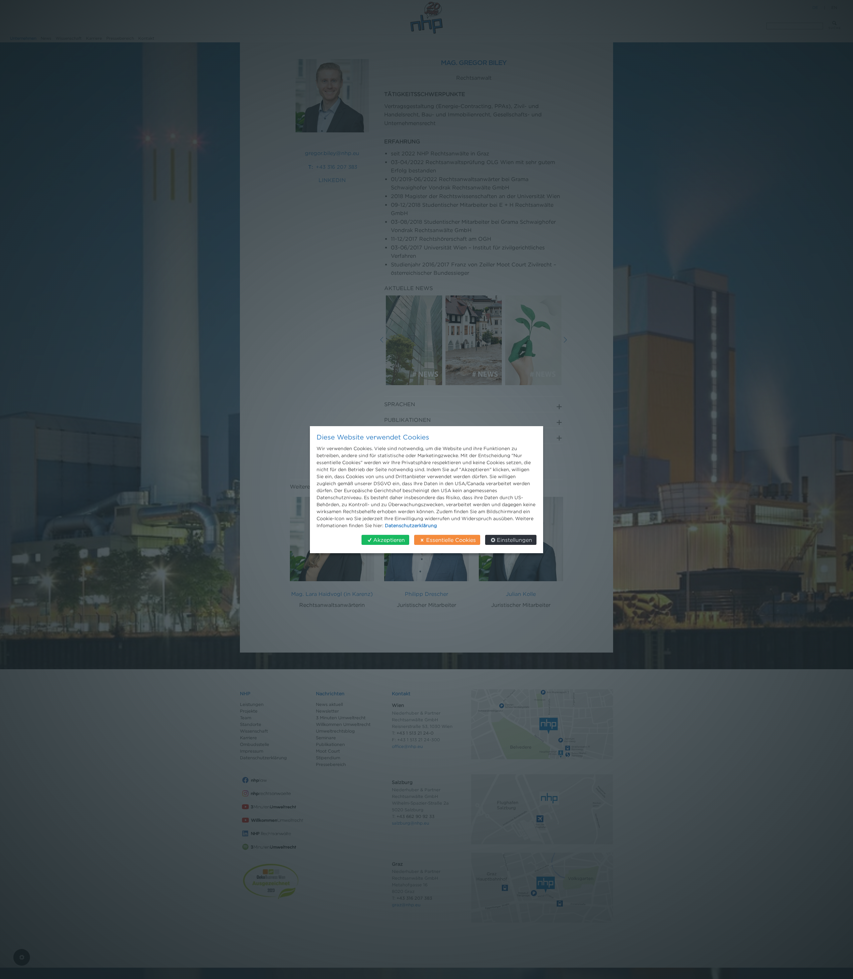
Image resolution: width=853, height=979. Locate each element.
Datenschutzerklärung (411, 525)
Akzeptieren (389, 540)
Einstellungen (514, 540)
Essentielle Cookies (451, 540)
